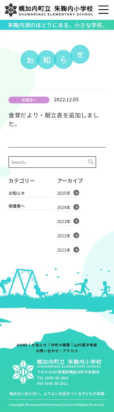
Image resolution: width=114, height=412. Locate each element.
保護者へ (16, 206)
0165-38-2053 (56, 377)
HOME (22, 344)
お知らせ (16, 193)
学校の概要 (60, 344)
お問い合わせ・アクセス (57, 350)
